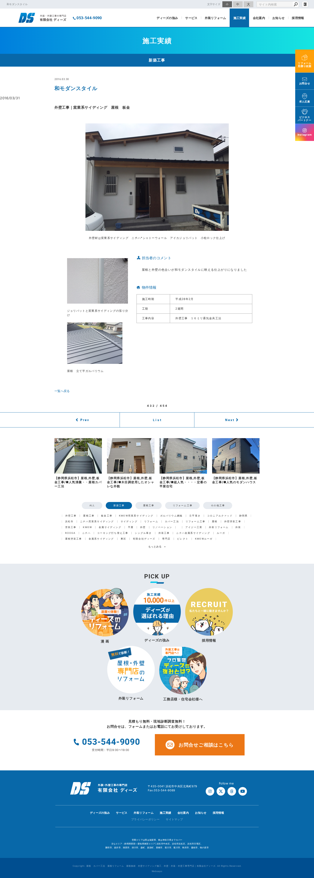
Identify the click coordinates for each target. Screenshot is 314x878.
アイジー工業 (193, 527)
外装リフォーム (215, 18)
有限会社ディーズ (144, 539)
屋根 (214, 521)
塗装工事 (70, 527)
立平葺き (195, 516)
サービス (191, 18)
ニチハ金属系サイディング (193, 533)
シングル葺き (143, 533)
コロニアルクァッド (220, 516)
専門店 (166, 539)
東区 (123, 539)
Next (230, 420)
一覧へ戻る (62, 391)
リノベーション (162, 527)
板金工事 (106, 516)
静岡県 (243, 516)
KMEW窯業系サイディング (136, 516)
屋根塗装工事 (73, 539)
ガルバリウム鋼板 (171, 516)
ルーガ (221, 533)
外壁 (143, 527)
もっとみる (157, 546)
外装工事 (164, 533)
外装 (238, 527)
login (305, 4)
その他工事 (218, 505)
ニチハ (86, 533)
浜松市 (69, 521)
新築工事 (119, 505)
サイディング (129, 521)
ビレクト (182, 539)
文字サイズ (213, 4)
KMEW (87, 527)
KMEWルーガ (204, 539)
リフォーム (151, 521)
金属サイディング (110, 527)
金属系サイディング (101, 539)
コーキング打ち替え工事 (112, 533)
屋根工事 (148, 505)
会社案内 (259, 18)
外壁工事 (71, 516)
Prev (85, 420)
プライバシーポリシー (145, 819)
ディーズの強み (167, 18)
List (157, 420)
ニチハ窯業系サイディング (97, 521)
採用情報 (298, 18)
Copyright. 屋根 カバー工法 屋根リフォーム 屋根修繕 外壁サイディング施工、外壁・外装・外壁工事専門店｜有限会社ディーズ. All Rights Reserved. (157, 866)
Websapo (157, 871)
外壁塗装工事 (232, 521)
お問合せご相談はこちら (206, 745)
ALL (92, 505)
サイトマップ (174, 819)
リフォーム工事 (182, 505)
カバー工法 (172, 521)
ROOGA (70, 533)
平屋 (131, 527)
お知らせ (278, 18)
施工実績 (239, 18)
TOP (303, 813)
